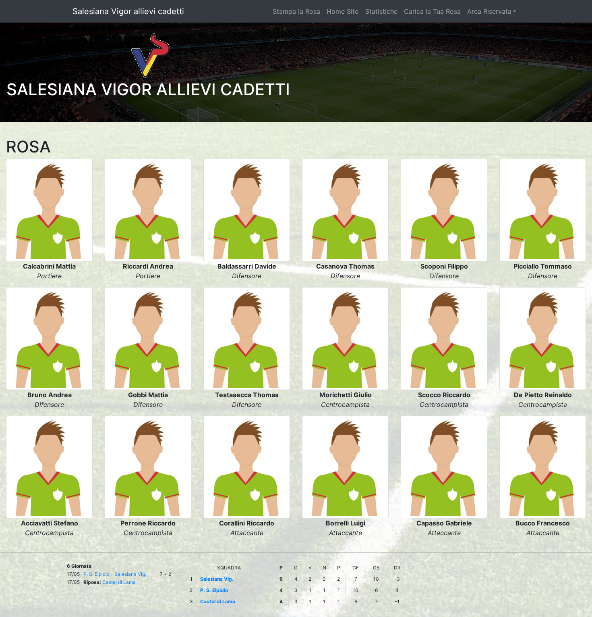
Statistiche (381, 11)
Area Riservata (489, 11)
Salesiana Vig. (130, 574)
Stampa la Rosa (296, 11)
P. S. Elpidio (96, 574)
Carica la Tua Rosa (432, 11)
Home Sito (343, 11)
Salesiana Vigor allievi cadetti (128, 11)
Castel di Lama (119, 582)
